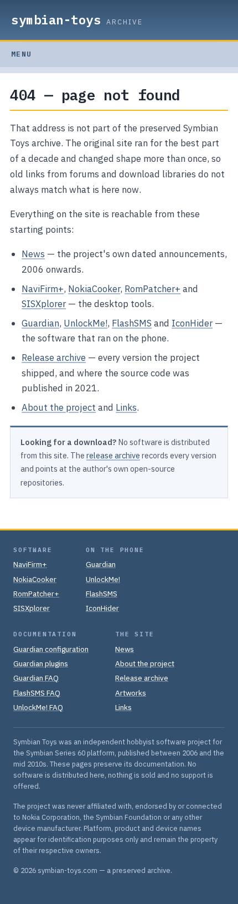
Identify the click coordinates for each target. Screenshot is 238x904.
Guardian (40, 323)
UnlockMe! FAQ (38, 707)
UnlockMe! (85, 323)
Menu (21, 54)
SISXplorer (44, 304)
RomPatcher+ (152, 289)
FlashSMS (132, 323)
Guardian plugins (40, 663)
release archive (113, 455)
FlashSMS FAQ (36, 693)
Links (126, 407)
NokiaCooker (94, 289)
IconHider (192, 323)
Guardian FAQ (36, 678)
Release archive (54, 357)
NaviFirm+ (43, 289)
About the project (59, 407)
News (33, 254)
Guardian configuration (51, 649)
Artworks (130, 693)
